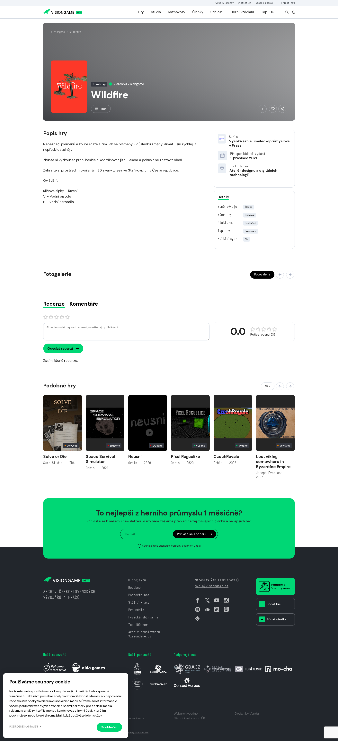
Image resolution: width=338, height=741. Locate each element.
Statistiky (245, 3)
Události (216, 12)
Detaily (223, 197)
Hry (141, 12)
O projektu (137, 580)
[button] (280, 275)
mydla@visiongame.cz (211, 586)
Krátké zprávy (264, 3)
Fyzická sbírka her (144, 617)
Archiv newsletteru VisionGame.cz (144, 634)
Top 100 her (138, 625)
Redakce (134, 588)
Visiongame (58, 32)
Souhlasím (109, 727)
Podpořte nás (138, 595)
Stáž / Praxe (138, 602)
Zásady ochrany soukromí (129, 732)
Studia (156, 12)
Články (197, 12)
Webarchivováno (186, 713)
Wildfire (75, 32)
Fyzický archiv (224, 3)
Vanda (254, 713)
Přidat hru (288, 3)
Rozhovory (176, 12)
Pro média (136, 610)
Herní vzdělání (242, 12)
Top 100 (267, 12)
